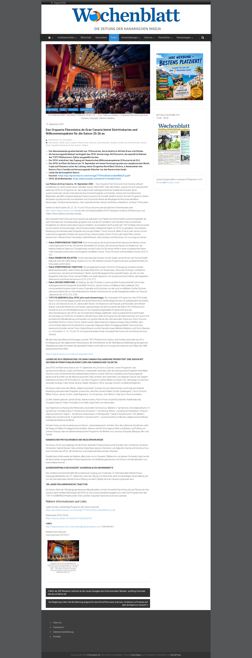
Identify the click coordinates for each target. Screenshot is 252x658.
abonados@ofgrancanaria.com (86, 526)
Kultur (114, 37)
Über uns (57, 622)
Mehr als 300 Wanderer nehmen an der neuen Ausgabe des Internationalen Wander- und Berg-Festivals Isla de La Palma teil (96, 592)
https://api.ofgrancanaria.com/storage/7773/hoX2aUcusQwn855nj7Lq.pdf (94, 175)
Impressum (58, 627)
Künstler (121, 143)
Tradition (84, 145)
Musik (48, 145)
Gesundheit (101, 37)
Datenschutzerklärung (63, 632)
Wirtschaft (86, 37)
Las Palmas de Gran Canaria (135, 143)
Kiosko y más (173, 182)
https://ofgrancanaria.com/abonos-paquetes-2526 (69, 354)
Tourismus (73, 110)
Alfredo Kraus (64, 143)
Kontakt (57, 636)
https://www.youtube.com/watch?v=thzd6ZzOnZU (97, 179)
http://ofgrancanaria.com (57, 526)
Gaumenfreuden (103, 143)
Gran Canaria (52, 110)
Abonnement (53, 143)
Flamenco (92, 143)
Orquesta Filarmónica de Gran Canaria (65, 145)
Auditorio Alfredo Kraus (79, 143)
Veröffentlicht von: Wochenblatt (60, 140)
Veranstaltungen (87, 110)
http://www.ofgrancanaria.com (60, 210)
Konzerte (113, 143)
